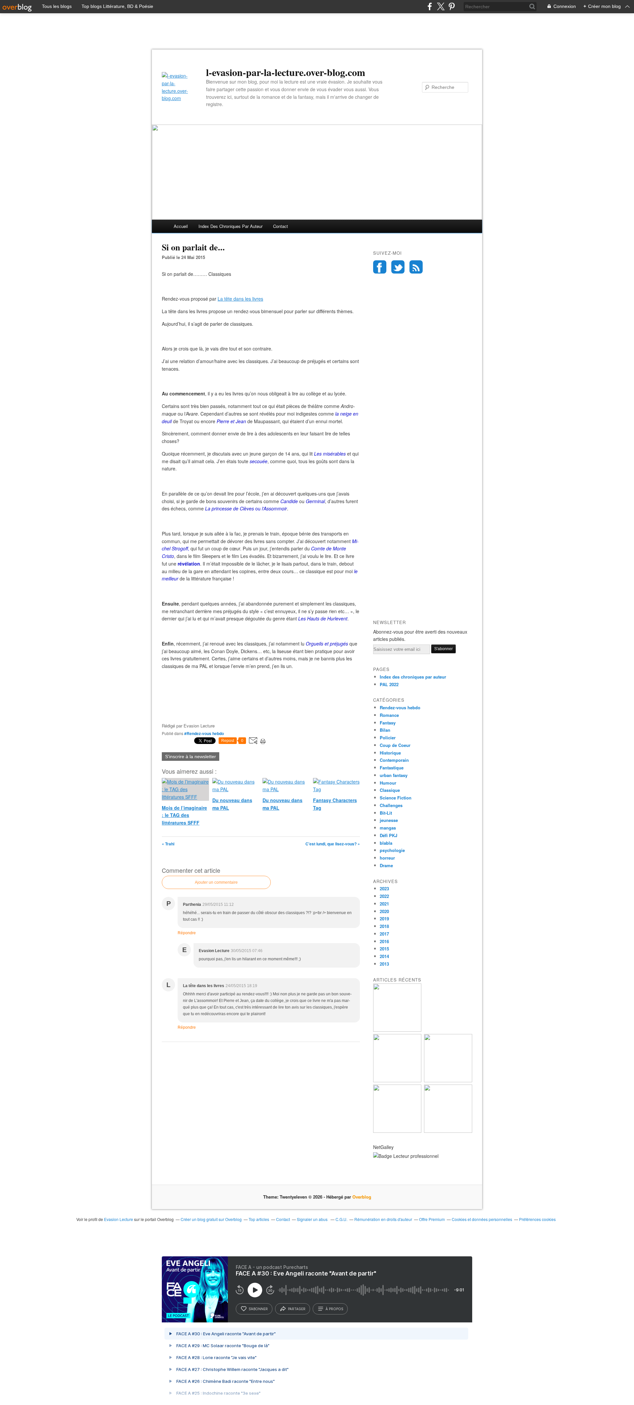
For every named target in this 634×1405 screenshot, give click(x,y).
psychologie (392, 850)
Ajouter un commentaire (216, 882)
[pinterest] (451, 6)
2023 (384, 888)
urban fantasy (393, 775)
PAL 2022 (389, 684)
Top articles (259, 1219)
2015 (384, 948)
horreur (387, 858)
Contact (280, 226)
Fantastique (392, 767)
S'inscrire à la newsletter (190, 756)
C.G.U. (341, 1219)
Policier (388, 737)
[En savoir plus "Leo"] (397, 1030)
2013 (384, 964)
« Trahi (168, 844)
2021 (384, 904)
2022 (384, 896)
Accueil (181, 226)
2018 (384, 926)
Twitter (398, 267)
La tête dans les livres (240, 298)
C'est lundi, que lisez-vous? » (332, 844)
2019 (384, 918)
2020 (384, 911)
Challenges (391, 805)
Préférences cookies (537, 1219)
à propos (334, 1309)
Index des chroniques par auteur (230, 226)
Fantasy (388, 723)
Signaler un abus (313, 1219)
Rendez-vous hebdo (400, 707)
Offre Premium (432, 1219)
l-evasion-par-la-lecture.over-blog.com (285, 72)
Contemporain (394, 760)
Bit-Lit (386, 813)
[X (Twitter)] (441, 6)
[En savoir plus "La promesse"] (397, 1080)
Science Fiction (395, 798)
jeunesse (389, 820)
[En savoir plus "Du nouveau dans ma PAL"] (448, 1080)
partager (296, 1309)
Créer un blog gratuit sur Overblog (211, 1219)
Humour (388, 783)
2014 (384, 956)
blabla (386, 843)
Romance (389, 715)
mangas (388, 828)
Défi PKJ (388, 835)
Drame (386, 865)
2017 (384, 934)
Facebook (379, 267)
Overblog (361, 1197)
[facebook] (430, 6)
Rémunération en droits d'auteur (383, 1219)
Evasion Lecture (118, 1219)
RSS (416, 267)
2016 (384, 941)
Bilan (385, 730)
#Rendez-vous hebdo (204, 733)
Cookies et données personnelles (482, 1219)
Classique (390, 790)
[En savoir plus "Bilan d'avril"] (397, 1131)
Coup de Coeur (395, 745)
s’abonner (258, 1309)
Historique (390, 753)
